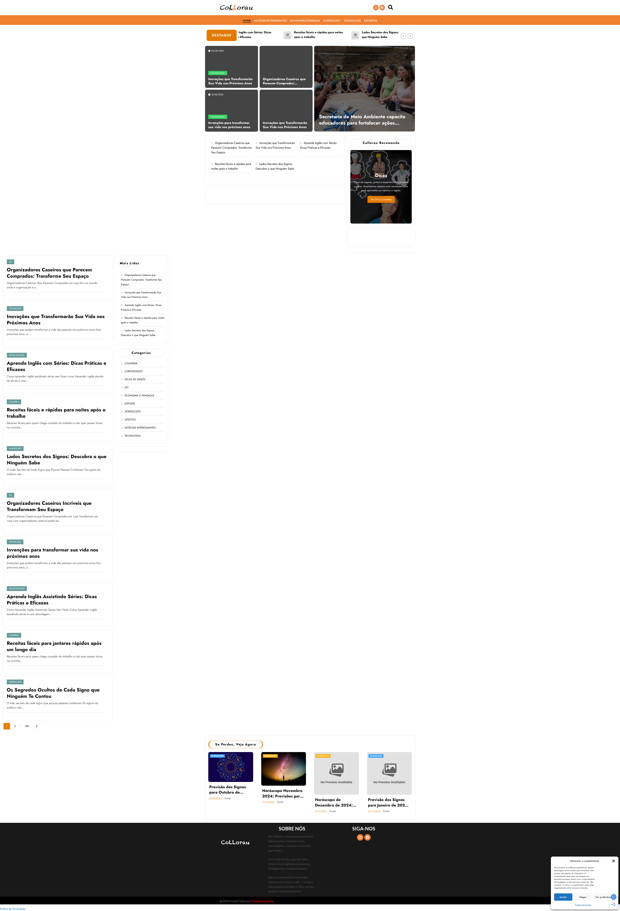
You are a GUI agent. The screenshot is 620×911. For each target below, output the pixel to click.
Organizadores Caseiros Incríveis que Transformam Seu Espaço (49, 506)
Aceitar (563, 897)
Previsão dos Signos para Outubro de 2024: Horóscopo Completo (227, 789)
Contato (387, 901)
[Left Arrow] (403, 36)
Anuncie (361, 901)
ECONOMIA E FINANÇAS (139, 395)
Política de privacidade (335, 901)
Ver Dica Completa (381, 199)
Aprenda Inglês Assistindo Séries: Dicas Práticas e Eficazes (52, 599)
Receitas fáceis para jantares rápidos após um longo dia (54, 646)
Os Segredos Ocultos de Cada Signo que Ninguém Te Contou (53, 693)
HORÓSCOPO (15, 448)
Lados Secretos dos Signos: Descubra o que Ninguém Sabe (349, 34)
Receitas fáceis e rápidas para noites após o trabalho (280, 34)
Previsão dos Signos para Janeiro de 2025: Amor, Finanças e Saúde (388, 802)
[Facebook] (382, 7)
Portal (228, 798)
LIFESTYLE (130, 419)
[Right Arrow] (410, 36)
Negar (582, 897)
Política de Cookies (583, 904)
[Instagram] (376, 7)
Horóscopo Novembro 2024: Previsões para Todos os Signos (282, 793)
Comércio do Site (262, 901)
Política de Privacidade (12, 909)
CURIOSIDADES (134, 371)
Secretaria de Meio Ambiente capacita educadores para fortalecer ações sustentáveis (362, 119)
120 (27, 726)
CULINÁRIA (14, 401)
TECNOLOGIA (218, 73)
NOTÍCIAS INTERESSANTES (140, 427)
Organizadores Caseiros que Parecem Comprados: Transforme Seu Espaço (284, 81)
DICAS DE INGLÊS (17, 355)
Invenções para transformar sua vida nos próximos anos (229, 125)
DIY (10, 261)
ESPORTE (130, 403)
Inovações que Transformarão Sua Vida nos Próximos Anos (230, 81)
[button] (613, 861)
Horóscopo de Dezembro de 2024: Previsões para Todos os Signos (334, 802)
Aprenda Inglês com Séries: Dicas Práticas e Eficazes (56, 366)
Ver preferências (604, 897)
